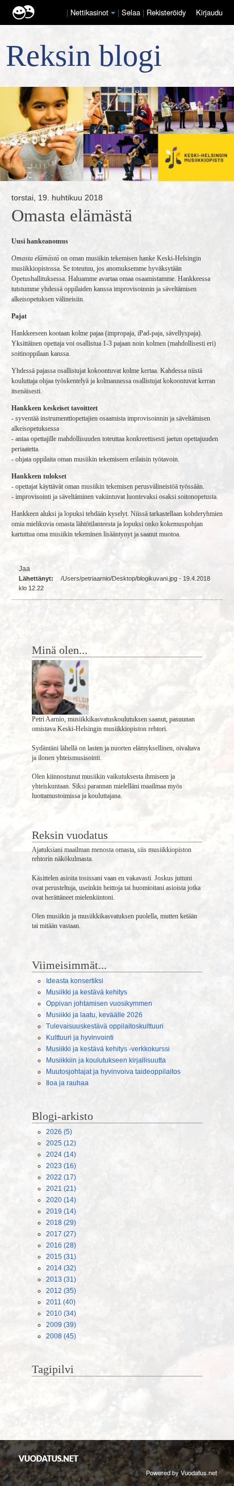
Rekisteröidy (166, 12)
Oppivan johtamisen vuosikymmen (99, 1004)
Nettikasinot (89, 12)
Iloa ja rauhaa (67, 1083)
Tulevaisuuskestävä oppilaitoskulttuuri (105, 1026)
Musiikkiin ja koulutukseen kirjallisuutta (106, 1060)
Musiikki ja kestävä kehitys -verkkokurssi (108, 1049)
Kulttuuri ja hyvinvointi (80, 1038)
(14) (61, 1154)
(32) (61, 1268)
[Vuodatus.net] (49, 1458)
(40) (61, 1302)
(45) (61, 1336)
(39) (61, 1325)
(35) (61, 1291)
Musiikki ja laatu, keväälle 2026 (94, 1015)
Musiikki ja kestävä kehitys (86, 992)
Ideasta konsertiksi (74, 981)
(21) (61, 1189)
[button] (113, 13)
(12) (61, 1143)
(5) (59, 1132)
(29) (61, 1223)
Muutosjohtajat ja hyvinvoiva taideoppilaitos (113, 1072)
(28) (61, 1245)
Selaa (132, 12)
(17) (61, 1177)
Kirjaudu (209, 12)
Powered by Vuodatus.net (181, 1472)
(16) (61, 1166)
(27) (61, 1234)
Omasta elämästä (71, 216)
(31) (61, 1257)
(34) (61, 1313)
